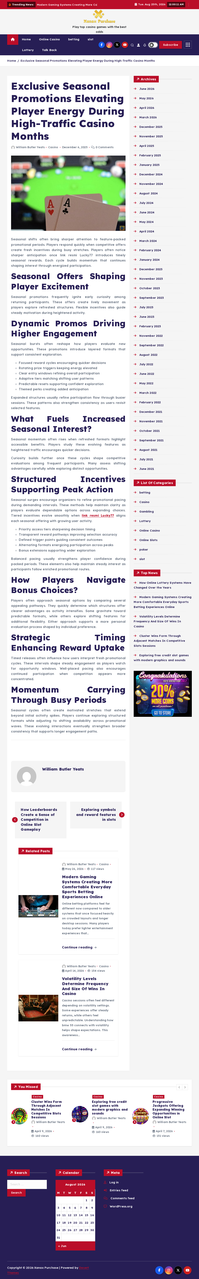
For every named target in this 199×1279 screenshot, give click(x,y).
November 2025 (151, 141)
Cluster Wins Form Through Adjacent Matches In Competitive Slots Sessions (159, 645)
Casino (53, 151)
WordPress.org (121, 1211)
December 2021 (150, 416)
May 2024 (146, 226)
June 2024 (146, 217)
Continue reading (78, 952)
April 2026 (146, 112)
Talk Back (49, 54)
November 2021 (151, 426)
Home (26, 44)
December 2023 (150, 274)
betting (73, 44)
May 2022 (146, 388)
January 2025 (149, 169)
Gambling (146, 516)
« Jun (62, 1250)
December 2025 (150, 131)
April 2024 (146, 236)
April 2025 (146, 150)
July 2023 (146, 311)
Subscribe (170, 49)
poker (143, 554)
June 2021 (146, 473)
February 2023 (150, 331)
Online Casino (49, 44)
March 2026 (148, 122)
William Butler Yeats (30, 151)
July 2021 (146, 464)
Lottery (28, 54)
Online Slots (148, 544)
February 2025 (150, 160)
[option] (39, 1120)
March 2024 (148, 245)
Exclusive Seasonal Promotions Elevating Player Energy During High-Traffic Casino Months (88, 65)
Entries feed (119, 1195)
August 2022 (148, 359)
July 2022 (146, 369)
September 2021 (151, 445)
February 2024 (150, 255)
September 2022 (151, 350)
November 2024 (151, 188)
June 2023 (146, 321)
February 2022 (150, 407)
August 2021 (148, 454)
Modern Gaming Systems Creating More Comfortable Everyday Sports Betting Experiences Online (162, 606)
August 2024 (148, 198)
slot (90, 44)
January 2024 (149, 264)
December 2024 (151, 179)
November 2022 (151, 340)
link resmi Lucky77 (98, 520)
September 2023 (151, 302)
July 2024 (146, 207)
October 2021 (149, 435)
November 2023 (151, 283)
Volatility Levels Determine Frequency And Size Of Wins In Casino (157, 626)
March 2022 (147, 397)
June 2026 (146, 93)
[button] (179, 1092)
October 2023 (149, 292)
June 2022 (146, 378)
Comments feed (122, 1203)
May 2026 (146, 103)
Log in (114, 1187)
